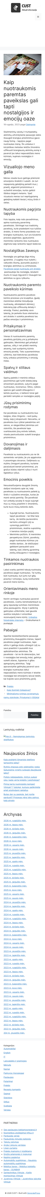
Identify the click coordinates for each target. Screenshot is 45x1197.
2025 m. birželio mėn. (14, 878)
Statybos (8, 1097)
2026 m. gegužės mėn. (15, 833)
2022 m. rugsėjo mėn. (14, 1012)
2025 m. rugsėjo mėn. (14, 865)
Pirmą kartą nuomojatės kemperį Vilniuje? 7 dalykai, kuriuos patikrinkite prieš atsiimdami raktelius (22, 787)
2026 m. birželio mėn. (14, 829)
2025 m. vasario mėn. (14, 894)
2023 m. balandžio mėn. (15, 984)
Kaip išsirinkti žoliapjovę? (19, 690)
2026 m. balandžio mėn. (15, 837)
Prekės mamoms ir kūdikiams (18, 1151)
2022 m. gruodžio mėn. (15, 1000)
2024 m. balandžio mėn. (15, 935)
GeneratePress (33, 1193)
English (7, 1053)
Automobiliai (10, 1048)
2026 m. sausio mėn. (14, 849)
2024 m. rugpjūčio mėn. (15, 918)
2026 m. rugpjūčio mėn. (15, 820)
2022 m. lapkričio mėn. (14, 1004)
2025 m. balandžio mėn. (15, 886)
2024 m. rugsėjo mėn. (14, 914)
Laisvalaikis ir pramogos (15, 1061)
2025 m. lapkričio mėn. (14, 857)
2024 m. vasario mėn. (14, 943)
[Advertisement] (22, 35)
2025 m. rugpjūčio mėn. (15, 869)
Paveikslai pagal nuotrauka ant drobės (22, 269)
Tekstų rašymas (11, 1142)
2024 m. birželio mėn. (14, 927)
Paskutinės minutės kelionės (17, 1139)
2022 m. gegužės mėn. (15, 1029)
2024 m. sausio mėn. (14, 947)
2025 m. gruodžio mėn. (15, 853)
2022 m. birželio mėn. (14, 1025)
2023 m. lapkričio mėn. (15, 955)
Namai (7, 1069)
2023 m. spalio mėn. (13, 959)
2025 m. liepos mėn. (13, 874)
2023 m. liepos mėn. (13, 972)
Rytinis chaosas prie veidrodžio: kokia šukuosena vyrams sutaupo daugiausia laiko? (22, 770)
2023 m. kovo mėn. (13, 988)
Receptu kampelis (12, 1089)
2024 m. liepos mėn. (13, 923)
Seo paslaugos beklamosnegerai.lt (20, 1130)
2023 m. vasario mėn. (14, 992)
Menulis (7, 1065)
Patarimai (8, 1081)
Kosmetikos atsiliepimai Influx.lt (19, 1133)
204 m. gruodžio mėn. (14, 1033)
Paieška (7, 710)
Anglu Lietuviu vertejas (15, 1145)
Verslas (7, 1110)
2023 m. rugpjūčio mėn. (15, 967)
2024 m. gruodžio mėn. (15, 902)
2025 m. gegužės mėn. (15, 882)
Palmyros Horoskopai (14, 1073)
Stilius (6, 1102)
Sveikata (8, 1106)
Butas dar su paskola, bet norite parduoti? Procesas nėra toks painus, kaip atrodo (21, 797)
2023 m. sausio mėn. (14, 996)
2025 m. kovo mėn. (13, 890)
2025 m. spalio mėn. (13, 861)
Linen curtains (10, 1148)
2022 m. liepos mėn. (13, 1021)
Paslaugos (9, 1077)
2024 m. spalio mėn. (13, 910)
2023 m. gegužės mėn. (15, 980)
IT (4, 1057)
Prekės (10, 686)
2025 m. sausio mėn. (14, 898)
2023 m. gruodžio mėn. (15, 951)
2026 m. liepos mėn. (13, 825)
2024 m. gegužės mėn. (15, 931)
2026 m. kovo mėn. (13, 841)
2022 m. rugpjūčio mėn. (15, 1016)
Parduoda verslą (11, 1136)
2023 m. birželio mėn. (14, 976)
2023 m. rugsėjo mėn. (14, 963)
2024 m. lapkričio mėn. (15, 906)
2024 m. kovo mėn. (13, 939)
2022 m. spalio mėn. (13, 1008)
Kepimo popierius (12, 1157)
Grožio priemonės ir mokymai (18, 1154)
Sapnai (7, 1093)
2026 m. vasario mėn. (14, 845)
